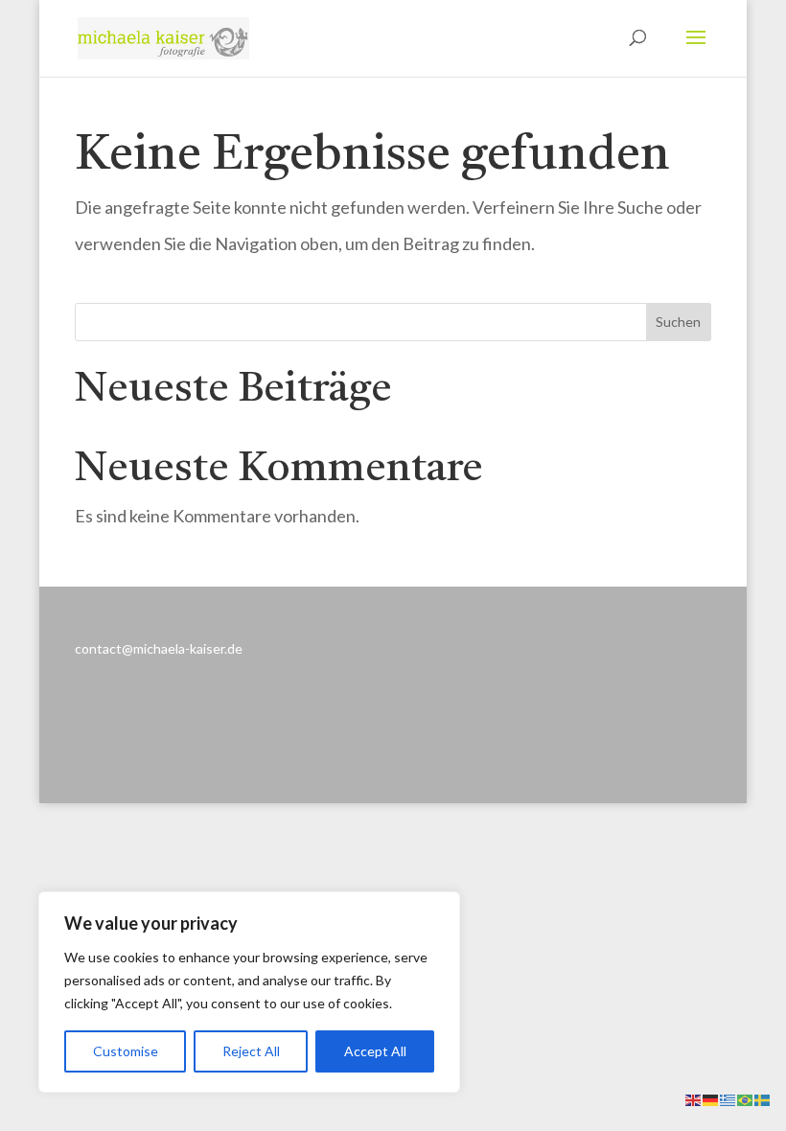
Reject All (251, 1051)
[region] (249, 992)
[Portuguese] (745, 1097)
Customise (125, 1051)
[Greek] (728, 1097)
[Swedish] (763, 1097)
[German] (711, 1097)
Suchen (678, 321)
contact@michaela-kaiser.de (159, 648)
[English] (694, 1097)
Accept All (375, 1051)
